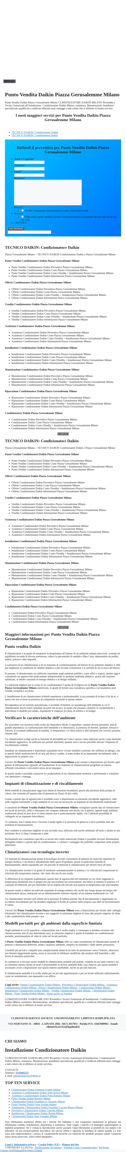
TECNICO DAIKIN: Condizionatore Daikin (34, 132)
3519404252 (22, 1072)
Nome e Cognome (24, 159)
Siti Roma (104, 1147)
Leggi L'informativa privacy (20, 1144)
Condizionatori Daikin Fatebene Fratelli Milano (36, 1089)
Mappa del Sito (70, 1144)
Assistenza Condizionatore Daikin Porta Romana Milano (40, 1095)
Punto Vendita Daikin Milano (29, 993)
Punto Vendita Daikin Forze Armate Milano (34, 1104)
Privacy (18, 207)
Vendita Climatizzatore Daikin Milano (71, 990)
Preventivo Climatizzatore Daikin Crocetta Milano (37, 1110)
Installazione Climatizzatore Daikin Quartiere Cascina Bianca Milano (47, 1107)
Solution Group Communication (80, 1147)
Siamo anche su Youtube (59, 993)
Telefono (19, 165)
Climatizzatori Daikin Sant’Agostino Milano (34, 1116)
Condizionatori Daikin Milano (95, 987)
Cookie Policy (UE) (49, 1144)
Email (17, 171)
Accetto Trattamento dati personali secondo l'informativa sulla (61, 210)
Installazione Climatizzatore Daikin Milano (27, 990)
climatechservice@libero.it (27, 1075)
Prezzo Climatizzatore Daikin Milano (58, 987)
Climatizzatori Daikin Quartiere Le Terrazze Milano (38, 1101)
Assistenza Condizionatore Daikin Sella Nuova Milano (39, 1092)
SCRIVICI (63, 434)
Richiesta (19, 178)
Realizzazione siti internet (48, 1147)
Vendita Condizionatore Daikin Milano (40, 984)
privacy (93, 210)
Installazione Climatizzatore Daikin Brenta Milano (37, 1113)
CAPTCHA (20, 222)
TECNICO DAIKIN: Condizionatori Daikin (34, 135)
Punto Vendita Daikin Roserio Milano (31, 1098)
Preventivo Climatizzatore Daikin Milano (83, 984)
